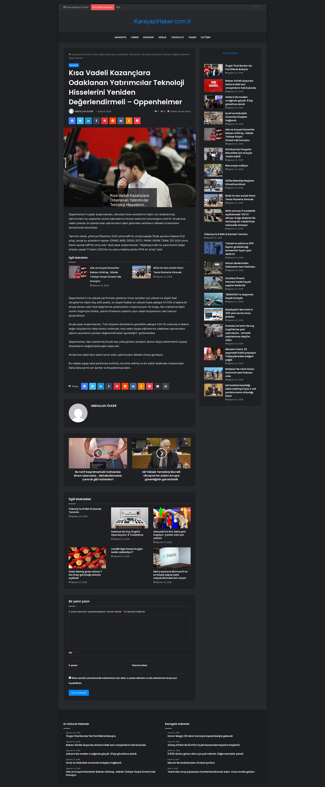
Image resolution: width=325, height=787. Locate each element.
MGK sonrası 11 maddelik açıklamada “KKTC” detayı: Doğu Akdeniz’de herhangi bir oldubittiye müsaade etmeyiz (240, 218)
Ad (71, 652)
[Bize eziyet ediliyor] (213, 170)
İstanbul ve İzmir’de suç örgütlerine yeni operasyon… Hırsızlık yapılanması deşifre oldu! (239, 333)
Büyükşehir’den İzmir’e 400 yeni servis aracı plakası (239, 313)
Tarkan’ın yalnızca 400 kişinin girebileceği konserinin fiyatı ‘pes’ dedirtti (239, 249)
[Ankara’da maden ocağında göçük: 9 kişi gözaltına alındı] (213, 101)
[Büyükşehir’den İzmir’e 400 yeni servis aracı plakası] (213, 314)
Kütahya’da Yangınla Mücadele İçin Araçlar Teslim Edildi (238, 153)
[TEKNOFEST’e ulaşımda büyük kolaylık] (213, 299)
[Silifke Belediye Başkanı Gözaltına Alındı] (213, 185)
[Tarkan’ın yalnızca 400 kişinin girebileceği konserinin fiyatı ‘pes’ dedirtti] (213, 248)
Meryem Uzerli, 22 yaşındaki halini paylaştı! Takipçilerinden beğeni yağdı (240, 355)
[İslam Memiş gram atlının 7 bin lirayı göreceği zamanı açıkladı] (87, 557)
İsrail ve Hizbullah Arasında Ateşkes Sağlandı (236, 117)
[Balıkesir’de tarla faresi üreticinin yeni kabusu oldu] (213, 373)
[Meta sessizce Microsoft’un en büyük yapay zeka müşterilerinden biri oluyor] (172, 557)
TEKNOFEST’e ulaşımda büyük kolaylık (239, 296)
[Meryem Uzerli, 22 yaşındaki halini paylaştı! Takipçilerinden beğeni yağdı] (213, 354)
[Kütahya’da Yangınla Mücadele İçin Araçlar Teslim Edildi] (213, 154)
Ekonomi (148, 37)
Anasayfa (120, 37)
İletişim (205, 37)
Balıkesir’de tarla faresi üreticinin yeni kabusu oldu (239, 372)
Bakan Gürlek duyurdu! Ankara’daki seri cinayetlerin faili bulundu (240, 84)
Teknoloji (177, 37)
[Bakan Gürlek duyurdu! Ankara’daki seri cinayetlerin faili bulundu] (213, 85)
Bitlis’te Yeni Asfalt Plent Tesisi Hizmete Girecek (240, 197)
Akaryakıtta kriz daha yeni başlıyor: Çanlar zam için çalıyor (169, 535)
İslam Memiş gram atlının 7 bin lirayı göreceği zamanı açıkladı (85, 575)
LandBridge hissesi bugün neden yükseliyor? (127, 550)
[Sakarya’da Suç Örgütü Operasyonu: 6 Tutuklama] (129, 517)
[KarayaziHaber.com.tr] (162, 21)
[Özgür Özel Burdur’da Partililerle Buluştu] (213, 70)
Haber (134, 37)
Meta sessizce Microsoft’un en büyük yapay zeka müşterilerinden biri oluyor (170, 575)
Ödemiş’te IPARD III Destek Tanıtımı (85, 510)
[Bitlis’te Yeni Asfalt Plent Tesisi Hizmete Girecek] (141, 272)
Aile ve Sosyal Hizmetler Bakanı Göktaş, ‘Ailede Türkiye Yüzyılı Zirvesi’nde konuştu (240, 135)
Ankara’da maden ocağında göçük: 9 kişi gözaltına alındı (145, 7)
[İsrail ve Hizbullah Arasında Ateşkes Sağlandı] (213, 118)
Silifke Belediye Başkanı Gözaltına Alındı (239, 182)
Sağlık (162, 37)
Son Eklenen (230, 53)
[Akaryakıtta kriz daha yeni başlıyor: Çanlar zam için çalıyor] (172, 517)
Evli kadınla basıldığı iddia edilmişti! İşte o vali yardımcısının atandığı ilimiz (240, 391)
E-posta (74, 665)
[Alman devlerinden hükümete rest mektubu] (213, 267)
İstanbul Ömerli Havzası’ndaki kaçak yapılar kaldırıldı (238, 282)
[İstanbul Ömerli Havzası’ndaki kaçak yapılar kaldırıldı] (213, 283)
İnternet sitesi (139, 665)
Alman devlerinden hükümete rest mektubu (240, 264)
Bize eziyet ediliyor (236, 165)
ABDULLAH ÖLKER (84, 111)
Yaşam (192, 37)
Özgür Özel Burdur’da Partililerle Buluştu (238, 67)
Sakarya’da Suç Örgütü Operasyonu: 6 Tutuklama (127, 533)
